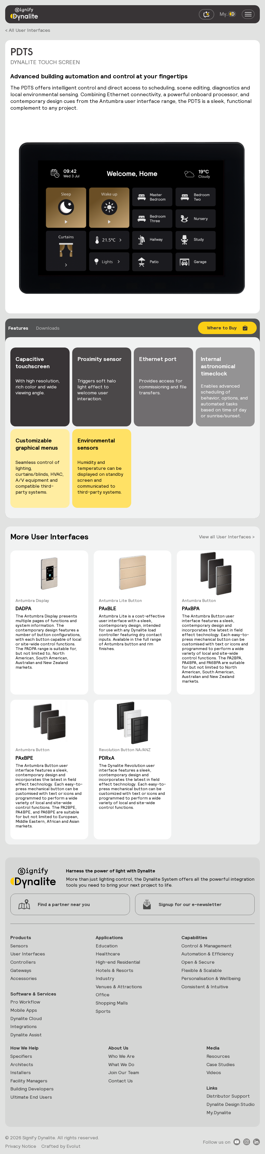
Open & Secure (198, 962)
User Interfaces (27, 954)
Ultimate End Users (31, 1097)
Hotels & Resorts (114, 970)
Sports (103, 1011)
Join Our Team (123, 1072)
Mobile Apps (23, 1010)
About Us (118, 1048)
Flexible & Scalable (201, 970)
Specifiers (21, 1056)
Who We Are (121, 1056)
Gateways (20, 970)
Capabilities (194, 937)
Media (213, 1048)
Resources (218, 1056)
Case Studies (221, 1064)
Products (20, 937)
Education (106, 946)
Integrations (23, 1026)
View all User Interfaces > (227, 537)
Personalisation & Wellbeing (210, 978)
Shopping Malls (112, 1003)
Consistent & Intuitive (204, 987)
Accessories (23, 978)
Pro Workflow (25, 1002)
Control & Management (206, 946)
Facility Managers (28, 1081)
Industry (105, 978)
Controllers (23, 962)
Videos (214, 1072)
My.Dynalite (219, 1112)
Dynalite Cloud (26, 1018)
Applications (109, 937)
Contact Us (120, 1081)
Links (212, 1088)
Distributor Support (228, 1096)
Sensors (19, 946)
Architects (21, 1064)
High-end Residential (118, 962)
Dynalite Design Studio (231, 1104)
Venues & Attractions (119, 987)
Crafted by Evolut (60, 1146)
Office (102, 995)
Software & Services (33, 994)
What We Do (121, 1064)
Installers (20, 1072)
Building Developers (32, 1089)
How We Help (24, 1048)
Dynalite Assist (26, 1035)
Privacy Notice (20, 1146)
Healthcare (108, 954)
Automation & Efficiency (207, 954)
